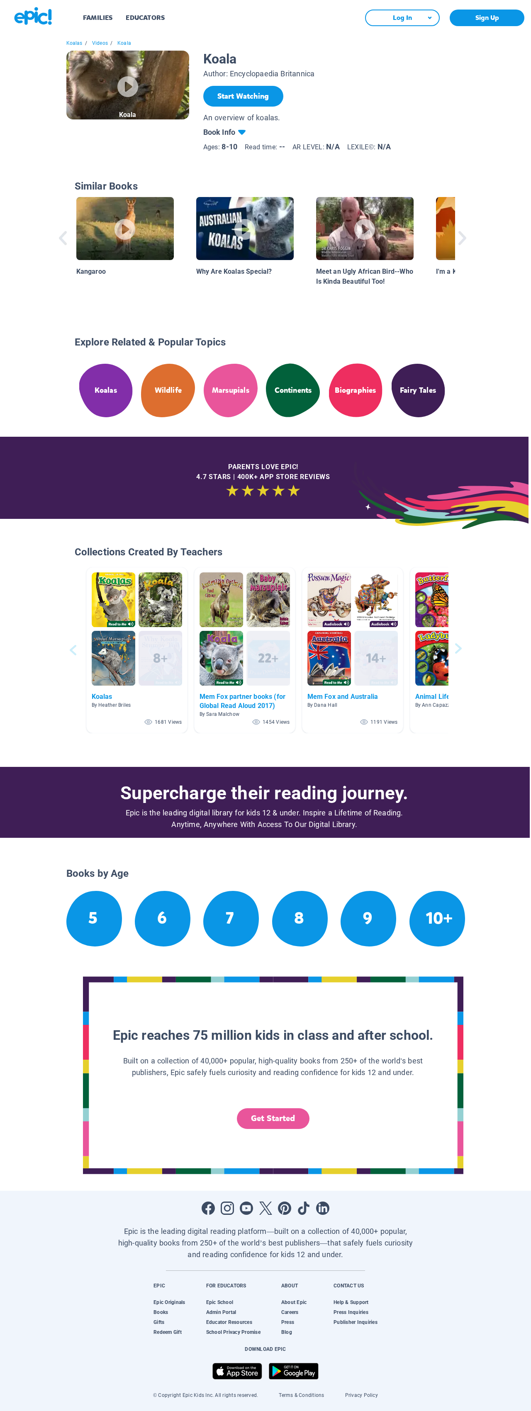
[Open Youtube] (246, 1208)
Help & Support (351, 1302)
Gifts (158, 1322)
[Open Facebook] (208, 1208)
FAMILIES (97, 17)
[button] (137, 650)
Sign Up (487, 17)
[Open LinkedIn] (322, 1208)
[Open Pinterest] (284, 1208)
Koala (124, 43)
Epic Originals (169, 1302)
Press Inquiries (351, 1312)
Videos (100, 43)
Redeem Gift (167, 1332)
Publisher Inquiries (356, 1322)
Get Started (273, 1118)
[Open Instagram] (227, 1208)
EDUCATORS (145, 17)
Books (160, 1312)
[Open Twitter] (265, 1208)
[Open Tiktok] (303, 1208)
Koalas (74, 43)
